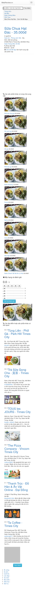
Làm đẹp (6, 576)
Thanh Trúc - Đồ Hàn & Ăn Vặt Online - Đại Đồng (16, 486)
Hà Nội (18, 44)
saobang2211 (8, 536)
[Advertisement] (17, 73)
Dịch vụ (6, 584)
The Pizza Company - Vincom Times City (16, 448)
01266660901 (8, 384)
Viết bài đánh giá (9, 301)
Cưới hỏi (6, 574)
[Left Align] (4, 285)
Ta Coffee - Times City (13, 524)
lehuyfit (6, 345)
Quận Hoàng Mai (9, 44)
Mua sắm (7, 580)
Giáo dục (6, 582)
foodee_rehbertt (9, 422)
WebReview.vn (7, 2)
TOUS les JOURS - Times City (17, 410)
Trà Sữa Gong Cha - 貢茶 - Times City (16, 372)
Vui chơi (6, 578)
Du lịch (6, 572)
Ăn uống (6, 570)
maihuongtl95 (8, 462)
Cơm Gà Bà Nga (11, 50)
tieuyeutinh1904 (9, 498)
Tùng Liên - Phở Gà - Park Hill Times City (17, 333)
